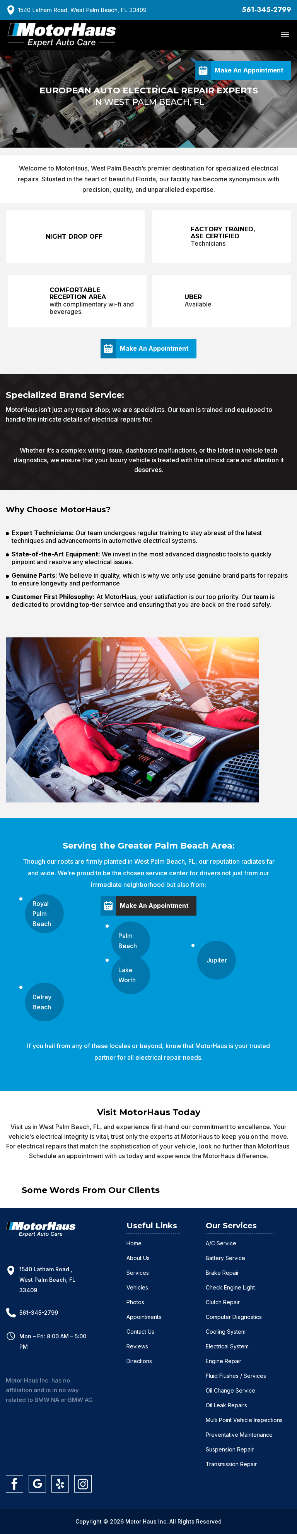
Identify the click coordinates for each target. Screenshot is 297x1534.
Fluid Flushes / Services (236, 1375)
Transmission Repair (231, 1464)
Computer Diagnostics (234, 1317)
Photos (135, 1302)
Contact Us (140, 1331)
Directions (139, 1361)
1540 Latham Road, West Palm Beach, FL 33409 (82, 10)
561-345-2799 (266, 10)
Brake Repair (222, 1272)
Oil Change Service (230, 1390)
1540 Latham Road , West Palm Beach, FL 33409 (47, 1279)
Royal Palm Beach (41, 914)
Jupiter (217, 960)
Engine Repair (223, 1361)
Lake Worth (127, 975)
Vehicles (137, 1287)
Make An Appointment (249, 70)
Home (134, 1243)
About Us (138, 1258)
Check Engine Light (230, 1287)
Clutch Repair (223, 1302)
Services (137, 1272)
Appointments (143, 1317)
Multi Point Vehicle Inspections (244, 1420)
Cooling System (226, 1331)
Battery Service (225, 1258)
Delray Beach (41, 1002)
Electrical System (227, 1346)
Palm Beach (127, 941)
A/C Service (221, 1243)
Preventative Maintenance (239, 1434)
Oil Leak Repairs (226, 1405)
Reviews (137, 1346)
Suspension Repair (230, 1449)
